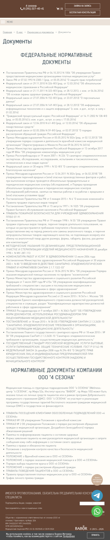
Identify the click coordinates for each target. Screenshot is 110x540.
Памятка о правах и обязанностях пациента (31, 445)
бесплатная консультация (82, 13)
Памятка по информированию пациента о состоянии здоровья (42, 434)
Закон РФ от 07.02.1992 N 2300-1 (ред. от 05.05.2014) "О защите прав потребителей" (54, 79)
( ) (61, 9)
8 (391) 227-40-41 (33, 9)
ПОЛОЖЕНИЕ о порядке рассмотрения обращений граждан (41, 467)
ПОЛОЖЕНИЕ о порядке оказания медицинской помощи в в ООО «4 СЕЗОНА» (51, 460)
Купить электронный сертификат (97, 480)
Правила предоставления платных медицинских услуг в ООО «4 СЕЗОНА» (49, 474)
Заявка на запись (82, 6)
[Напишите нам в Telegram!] (97, 495)
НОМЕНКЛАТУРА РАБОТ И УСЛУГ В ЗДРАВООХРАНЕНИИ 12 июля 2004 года (50, 256)
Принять (96, 535)
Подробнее (69, 536)
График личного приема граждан (25, 477)
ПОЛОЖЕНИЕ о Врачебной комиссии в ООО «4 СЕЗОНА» (39, 456)
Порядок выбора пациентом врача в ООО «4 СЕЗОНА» (37, 463)
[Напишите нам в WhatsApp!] (97, 511)
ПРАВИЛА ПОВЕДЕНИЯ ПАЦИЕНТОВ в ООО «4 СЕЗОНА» (40, 470)
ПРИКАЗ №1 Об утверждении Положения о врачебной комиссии (43, 420)
